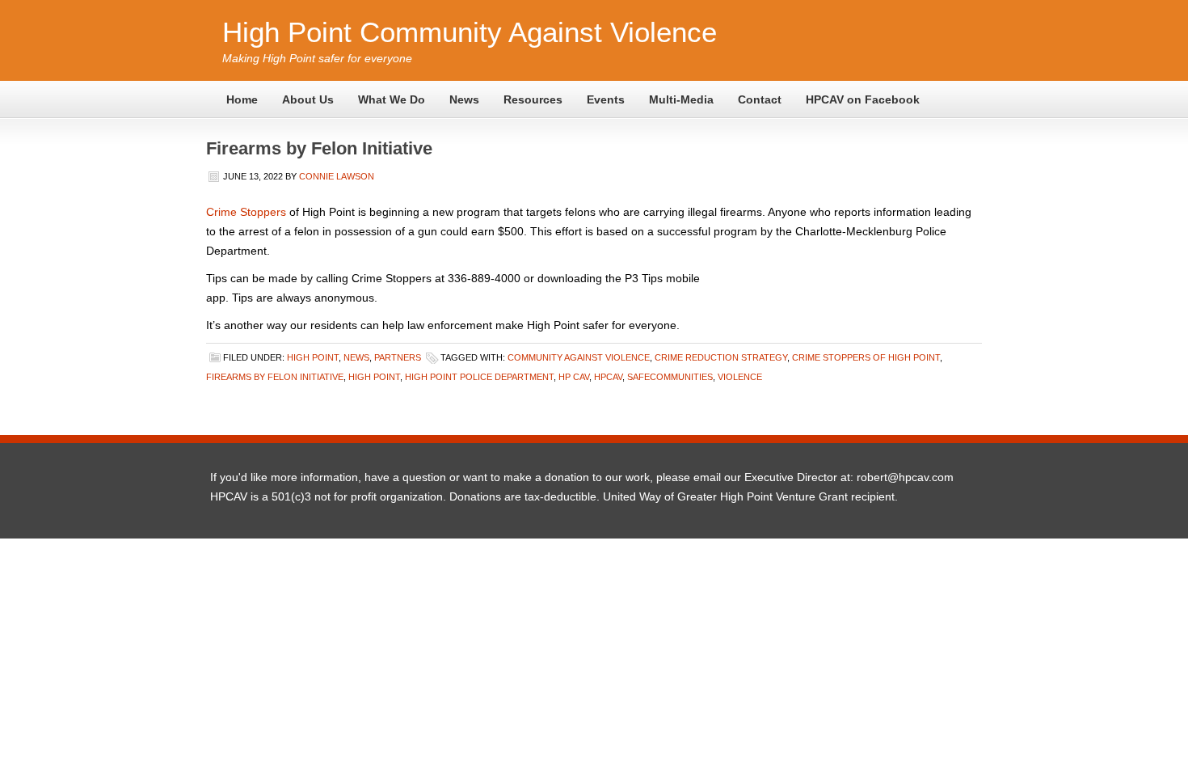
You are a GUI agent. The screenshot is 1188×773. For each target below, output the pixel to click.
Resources (532, 99)
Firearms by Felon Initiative (319, 148)
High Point (313, 357)
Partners (397, 357)
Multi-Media (681, 99)
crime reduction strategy (721, 357)
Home (242, 99)
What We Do (391, 99)
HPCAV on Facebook (863, 99)
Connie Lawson (336, 176)
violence (740, 377)
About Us (308, 99)
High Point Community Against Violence (469, 32)
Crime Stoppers (246, 211)
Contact (759, 99)
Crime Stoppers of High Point (866, 357)
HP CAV (573, 377)
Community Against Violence (579, 357)
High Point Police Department (479, 377)
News (464, 99)
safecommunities (670, 377)
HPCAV (608, 377)
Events (606, 99)
